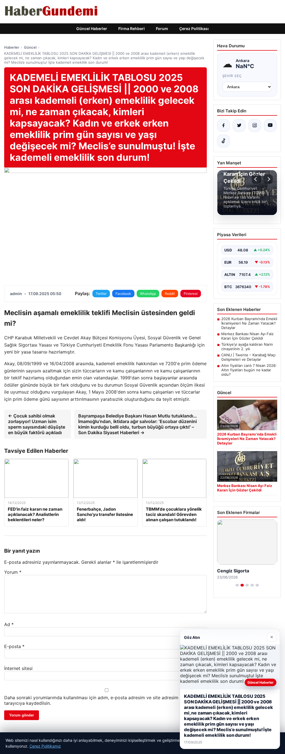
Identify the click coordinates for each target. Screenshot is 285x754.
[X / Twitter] (239, 125)
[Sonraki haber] (268, 179)
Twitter (101, 293)
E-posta (14, 646)
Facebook (123, 293)
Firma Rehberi (131, 28)
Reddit (170, 293)
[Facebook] (223, 125)
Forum (162, 28)
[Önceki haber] (256, 179)
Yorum (12, 572)
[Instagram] (254, 125)
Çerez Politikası (194, 28)
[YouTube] (270, 125)
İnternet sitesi (18, 668)
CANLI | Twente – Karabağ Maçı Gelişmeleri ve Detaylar (248, 357)
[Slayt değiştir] (237, 585)
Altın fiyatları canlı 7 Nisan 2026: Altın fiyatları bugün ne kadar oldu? (249, 370)
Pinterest (191, 293)
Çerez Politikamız (45, 746)
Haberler (11, 47)
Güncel (30, 47)
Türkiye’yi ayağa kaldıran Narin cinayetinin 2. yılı (247, 346)
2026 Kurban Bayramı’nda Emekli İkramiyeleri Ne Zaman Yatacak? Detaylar (249, 323)
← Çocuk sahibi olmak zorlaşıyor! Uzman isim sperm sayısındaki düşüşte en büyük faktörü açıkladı (36, 424)
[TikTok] (223, 141)
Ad (9, 624)
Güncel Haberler (91, 28)
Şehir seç (232, 76)
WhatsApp (148, 293)
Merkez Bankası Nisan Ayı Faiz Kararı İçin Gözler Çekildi (247, 336)
